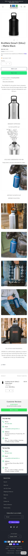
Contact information (10, 552)
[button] (2, 6)
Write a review (14, 410)
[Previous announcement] (2, 1)
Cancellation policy (19, 552)
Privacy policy (19, 548)
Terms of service (11, 550)
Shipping (2, 51)
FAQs (5, 498)
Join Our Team (7, 488)
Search (5, 481)
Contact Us (6, 501)
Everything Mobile (13, 546)
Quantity (3, 60)
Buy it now (14, 73)
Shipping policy (19, 550)
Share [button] (4, 364)
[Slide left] (10, 40)
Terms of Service (8, 504)
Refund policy (7, 507)
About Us (6, 485)
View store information (8, 81)
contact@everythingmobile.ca (12, 428)
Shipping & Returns (8, 491)
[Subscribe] (21, 517)
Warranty (6, 494)
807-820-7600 (8, 453)
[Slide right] (17, 40)
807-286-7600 (8, 423)
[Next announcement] (25, 1)
